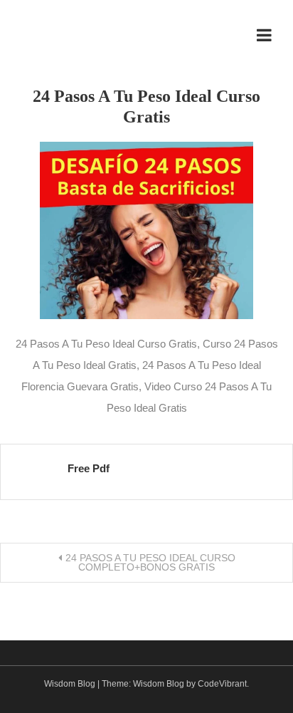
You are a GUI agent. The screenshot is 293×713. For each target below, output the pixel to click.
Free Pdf (89, 468)
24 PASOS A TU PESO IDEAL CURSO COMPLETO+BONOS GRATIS (150, 562)
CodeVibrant (222, 684)
